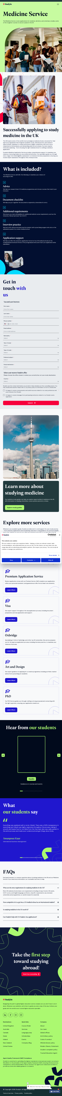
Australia (6, 1029)
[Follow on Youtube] (16, 1015)
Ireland (5, 1039)
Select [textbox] (6, 338)
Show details (53, 555)
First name (7, 306)
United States (7, 1046)
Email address (8, 328)
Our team (43, 1029)
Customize (30, 560)
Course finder (26, 1026)
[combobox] (6, 323)
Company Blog (27, 1043)
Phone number (8, 321)
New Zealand (7, 1043)
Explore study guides (14, 508)
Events (24, 1039)
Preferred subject (9, 357)
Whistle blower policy (47, 1043)
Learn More (11, 590)
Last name (7, 313)
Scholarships (26, 1036)
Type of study (8, 350)
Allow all (50, 560)
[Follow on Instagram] (21, 1015)
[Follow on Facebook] (10, 1015)
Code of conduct (46, 1039)
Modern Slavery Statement (49, 1046)
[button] (58, 755)
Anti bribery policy (46, 1036)
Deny (11, 560)
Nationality (7, 335)
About (42, 1026)
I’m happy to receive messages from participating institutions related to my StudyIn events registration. (30, 395)
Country (6, 378)
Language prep (27, 1033)
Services (24, 1029)
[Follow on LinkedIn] (5, 1015)
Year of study (8, 343)
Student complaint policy (48, 1050)
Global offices (45, 1033)
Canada (5, 1033)
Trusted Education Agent (48, 1053)
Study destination (9, 364)
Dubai (5, 1036)
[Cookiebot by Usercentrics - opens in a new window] (49, 535)
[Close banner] (59, 535)
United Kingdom (8, 1026)
